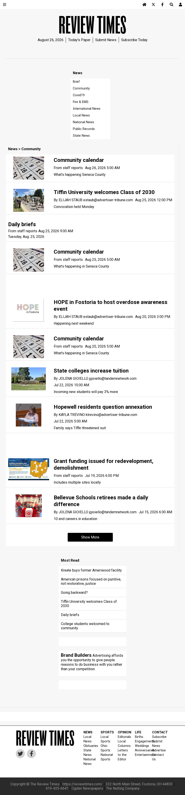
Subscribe (158, 737)
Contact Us (158, 757)
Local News (81, 115)
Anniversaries (140, 750)
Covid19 (79, 95)
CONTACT (158, 732)
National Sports (106, 757)
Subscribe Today (134, 40)
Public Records (84, 129)
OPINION (123, 732)
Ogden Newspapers (87, 788)
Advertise (158, 750)
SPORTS (106, 732)
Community (81, 88)
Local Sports (105, 739)
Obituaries (89, 746)
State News (81, 136)
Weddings (140, 746)
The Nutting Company (123, 788)
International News (86, 109)
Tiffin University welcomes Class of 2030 (104, 192)
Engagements (140, 741)
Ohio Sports (105, 748)
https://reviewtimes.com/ (82, 784)
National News (83, 122)
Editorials (123, 737)
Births (139, 737)
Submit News (105, 40)
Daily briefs (22, 224)
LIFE (138, 732)
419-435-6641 (57, 788)
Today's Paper (79, 40)
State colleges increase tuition (91, 371)
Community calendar (79, 160)
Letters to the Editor (123, 754)
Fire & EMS (80, 102)
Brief (76, 82)
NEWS (87, 732)
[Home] (144, 4)
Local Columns (123, 743)
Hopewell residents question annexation (103, 407)
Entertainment (140, 755)
